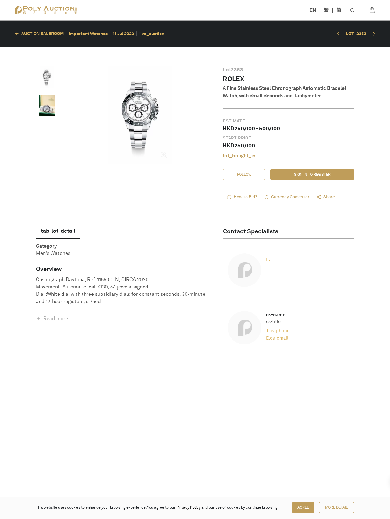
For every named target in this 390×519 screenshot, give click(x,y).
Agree (303, 507)
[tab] (58, 231)
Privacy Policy (188, 507)
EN (313, 10)
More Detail (336, 507)
